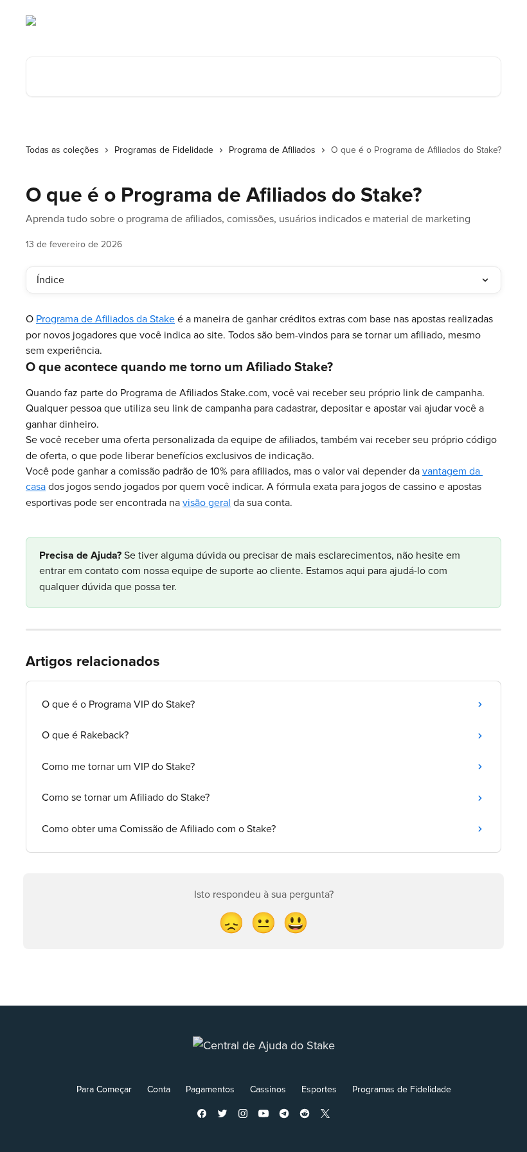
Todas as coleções (62, 149)
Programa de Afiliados (272, 149)
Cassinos (268, 1089)
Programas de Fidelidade (163, 149)
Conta (158, 1089)
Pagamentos (210, 1089)
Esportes (319, 1089)
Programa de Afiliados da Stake (105, 319)
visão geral (207, 502)
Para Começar (104, 1089)
